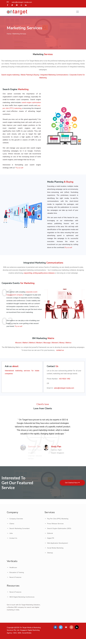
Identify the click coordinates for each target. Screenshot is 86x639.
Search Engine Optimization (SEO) (59, 528)
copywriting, (27, 273)
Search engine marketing (10, 75)
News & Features (15, 577)
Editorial (50, 533)
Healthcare (13, 567)
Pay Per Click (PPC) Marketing (57, 518)
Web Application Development (57, 543)
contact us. (60, 350)
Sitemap (50, 553)
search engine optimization (31, 102)
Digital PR (50, 538)
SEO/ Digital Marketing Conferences (21, 597)
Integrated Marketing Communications (54, 75)
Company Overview (16, 518)
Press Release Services (55, 523)
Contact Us (13, 538)
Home (9, 34)
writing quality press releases (43, 273)
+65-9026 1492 (64, 379)
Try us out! (19, 168)
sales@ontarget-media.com (64, 388)
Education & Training (16, 572)
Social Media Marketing (55, 548)
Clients (11, 523)
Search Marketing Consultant (19, 528)
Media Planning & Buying (30, 75)
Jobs (11, 533)
